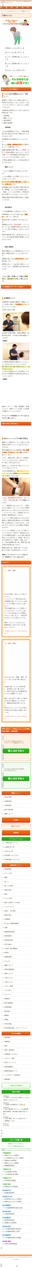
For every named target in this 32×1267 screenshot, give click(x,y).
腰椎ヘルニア (8, 814)
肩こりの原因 (8, 886)
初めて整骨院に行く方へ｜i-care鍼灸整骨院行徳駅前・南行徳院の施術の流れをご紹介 (15, 1111)
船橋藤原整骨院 (9, 1165)
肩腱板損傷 (8, 957)
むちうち (7, 961)
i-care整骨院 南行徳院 (11, 1174)
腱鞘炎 (6, 1015)
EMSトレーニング (10, 1062)
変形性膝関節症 (9, 969)
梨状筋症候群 (8, 940)
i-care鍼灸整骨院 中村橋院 (12, 1237)
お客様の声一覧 (9, 847)
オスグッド (8, 994)
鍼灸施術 (7, 1079)
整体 (5, 1046)
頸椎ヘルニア (8, 973)
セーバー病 (8, 873)
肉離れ (6, 1019)
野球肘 (6, 952)
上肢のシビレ (8, 982)
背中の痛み (8, 944)
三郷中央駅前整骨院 (10, 1244)
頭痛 (5, 927)
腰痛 (5, 877)
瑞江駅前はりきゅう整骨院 (13, 1199)
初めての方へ (16, 826)
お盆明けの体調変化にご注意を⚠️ (15, 1104)
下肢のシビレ (8, 977)
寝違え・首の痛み (10, 911)
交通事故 (7, 919)
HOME (16, 820)
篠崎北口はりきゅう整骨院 (13, 1201)
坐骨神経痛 (8, 936)
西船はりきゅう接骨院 (11, 1163)
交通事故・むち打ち (10, 1054)
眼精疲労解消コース (10, 1071)
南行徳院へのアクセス (11, 855)
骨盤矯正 (7, 1041)
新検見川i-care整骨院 (11, 1186)
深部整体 (7, 1037)
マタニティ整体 (9, 1058)
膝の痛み (7, 1011)
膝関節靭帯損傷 (9, 931)
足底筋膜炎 (8, 805)
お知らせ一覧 (8, 851)
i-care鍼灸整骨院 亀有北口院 (13, 1208)
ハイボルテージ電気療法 (12, 1075)
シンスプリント (9, 906)
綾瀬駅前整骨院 (9, 1193)
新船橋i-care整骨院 (10, 1160)
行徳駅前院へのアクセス (12, 859)
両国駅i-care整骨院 (10, 1222)
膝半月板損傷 (8, 809)
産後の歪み (8, 915)
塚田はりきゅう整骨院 (11, 1155)
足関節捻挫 (8, 801)
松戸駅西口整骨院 (10, 1180)
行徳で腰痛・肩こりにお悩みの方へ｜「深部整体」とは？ (15, 1120)
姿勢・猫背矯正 (9, 1050)
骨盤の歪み (8, 890)
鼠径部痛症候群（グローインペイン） (16, 1028)
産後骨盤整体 (8, 1066)
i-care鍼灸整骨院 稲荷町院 (12, 1229)
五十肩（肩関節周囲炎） (12, 923)
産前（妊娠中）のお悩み (12, 902)
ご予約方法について (10, 843)
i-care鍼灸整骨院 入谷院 (12, 1231)
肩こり (6, 881)
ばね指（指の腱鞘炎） (11, 948)
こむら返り (8, 990)
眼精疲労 (7, 998)
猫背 (5, 894)
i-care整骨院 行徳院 (10, 1171)
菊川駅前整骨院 (9, 1220)
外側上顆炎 (8, 797)
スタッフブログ (16, 1085)
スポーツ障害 (8, 986)
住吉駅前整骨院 (9, 1214)
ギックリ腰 (8, 898)
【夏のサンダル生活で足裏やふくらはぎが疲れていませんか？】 (16, 1099)
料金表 (16, 833)
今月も (7, 1125)
